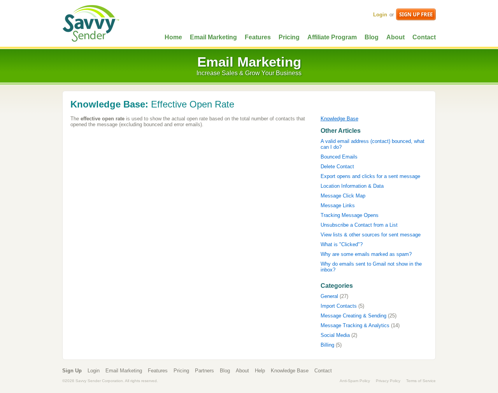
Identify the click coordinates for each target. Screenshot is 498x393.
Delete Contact (337, 166)
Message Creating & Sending (353, 316)
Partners (204, 371)
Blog (372, 37)
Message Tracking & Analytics (355, 325)
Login (380, 15)
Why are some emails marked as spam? (366, 254)
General (329, 296)
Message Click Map (343, 196)
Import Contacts (339, 306)
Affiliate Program (332, 37)
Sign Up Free (416, 14)
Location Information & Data (352, 186)
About (395, 37)
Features (258, 37)
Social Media (335, 335)
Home (173, 37)
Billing (327, 345)
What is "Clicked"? (342, 244)
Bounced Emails (339, 157)
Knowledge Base (339, 119)
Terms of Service (421, 381)
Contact (424, 37)
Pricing (289, 37)
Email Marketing (213, 37)
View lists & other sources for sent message (371, 235)
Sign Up (72, 371)
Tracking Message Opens (350, 215)
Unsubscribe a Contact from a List (359, 225)
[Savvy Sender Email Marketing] (90, 23)
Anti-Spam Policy (355, 381)
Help (260, 371)
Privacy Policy (388, 381)
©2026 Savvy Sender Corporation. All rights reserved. (110, 381)
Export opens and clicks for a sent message (370, 176)
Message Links (338, 205)
